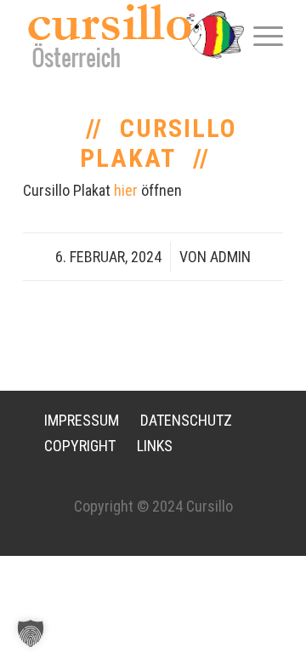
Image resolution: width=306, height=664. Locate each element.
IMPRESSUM (81, 420)
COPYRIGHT (80, 446)
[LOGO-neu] (127, 35)
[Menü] (259, 35)
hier (126, 190)
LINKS (155, 446)
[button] (30, 633)
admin (230, 257)
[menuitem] (259, 35)
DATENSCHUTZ (186, 420)
